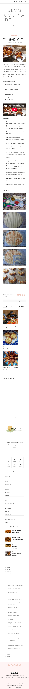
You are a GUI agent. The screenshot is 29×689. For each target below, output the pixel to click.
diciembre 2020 (11, 579)
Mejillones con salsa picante (14, 648)
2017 (8, 654)
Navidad (7, 495)
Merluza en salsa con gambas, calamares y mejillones (17, 553)
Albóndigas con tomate (12, 612)
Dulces (7, 489)
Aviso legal (19, 685)
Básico (7, 481)
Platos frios (8, 508)
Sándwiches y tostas (10, 519)
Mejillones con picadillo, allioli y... (9, 326)
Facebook (14, 461)
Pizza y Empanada (9, 506)
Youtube (14, 466)
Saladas (5, 296)
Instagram (8, 461)
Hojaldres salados (11, 604)
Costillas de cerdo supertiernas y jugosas (17, 538)
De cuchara (8, 487)
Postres (7, 511)
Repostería (8, 514)
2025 (8, 567)
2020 (8, 577)
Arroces (7, 479)
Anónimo (10, 42)
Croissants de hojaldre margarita (15, 602)
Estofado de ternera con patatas (15, 599)
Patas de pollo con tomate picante (16, 531)
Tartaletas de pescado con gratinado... (10, 347)
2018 (8, 652)
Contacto (21, 466)
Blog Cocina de (17, 683)
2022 (8, 573)
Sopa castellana (11, 636)
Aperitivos (14, 35)
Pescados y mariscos (10, 503)
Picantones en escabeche (15, 545)
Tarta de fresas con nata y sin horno (15, 645)
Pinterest (8, 466)
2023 (8, 571)
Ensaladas (7, 492)
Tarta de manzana (11, 610)
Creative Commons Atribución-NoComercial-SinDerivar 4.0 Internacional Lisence (15, 678)
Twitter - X (20, 461)
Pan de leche (10, 619)
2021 (8, 575)
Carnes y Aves (8, 484)
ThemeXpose (18, 687)
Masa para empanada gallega (14, 633)
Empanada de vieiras (12, 592)
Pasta (6, 500)
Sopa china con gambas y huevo (14, 626)
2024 (8, 569)
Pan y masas (8, 498)
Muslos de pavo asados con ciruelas (15, 585)
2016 (8, 656)
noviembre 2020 (11, 581)
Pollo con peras (11, 651)
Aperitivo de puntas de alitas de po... (10, 368)
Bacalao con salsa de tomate (14, 643)
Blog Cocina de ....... (14, 15)
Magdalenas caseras (12, 607)
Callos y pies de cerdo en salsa (14, 582)
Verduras (7, 522)
